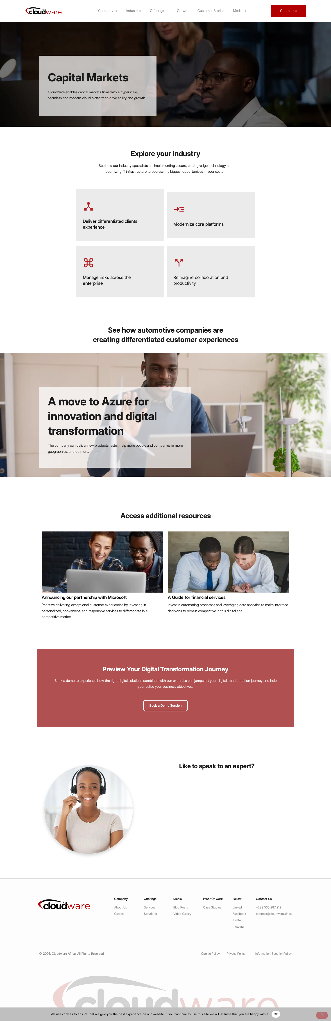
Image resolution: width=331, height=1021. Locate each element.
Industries (133, 11)
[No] (322, 1015)
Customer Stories (210, 11)
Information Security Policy (273, 953)
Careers (119, 913)
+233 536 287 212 (268, 907)
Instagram (239, 926)
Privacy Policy (236, 953)
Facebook (239, 913)
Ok (276, 1014)
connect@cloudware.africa (274, 913)
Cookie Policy (210, 953)
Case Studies (212, 907)
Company (105, 11)
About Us (120, 907)
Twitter (237, 920)
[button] (108, 11)
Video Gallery (182, 913)
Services (149, 907)
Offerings (157, 11)
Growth (182, 11)
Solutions (150, 913)
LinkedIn (238, 907)
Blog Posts (180, 907)
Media (237, 11)
